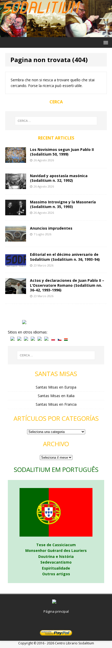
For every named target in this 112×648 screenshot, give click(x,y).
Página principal (56, 611)
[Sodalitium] (56, 34)
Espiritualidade (56, 568)
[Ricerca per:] (56, 120)
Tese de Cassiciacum (56, 544)
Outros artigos (56, 573)
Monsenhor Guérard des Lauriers (56, 550)
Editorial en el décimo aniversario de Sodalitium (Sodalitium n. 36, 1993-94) (65, 257)
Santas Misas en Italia (56, 395)
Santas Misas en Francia (56, 404)
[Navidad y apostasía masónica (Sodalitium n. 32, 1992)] (15, 186)
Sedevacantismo (56, 562)
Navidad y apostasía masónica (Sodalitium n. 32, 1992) (59, 178)
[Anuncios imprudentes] (15, 238)
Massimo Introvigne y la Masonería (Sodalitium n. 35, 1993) (63, 204)
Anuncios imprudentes (51, 228)
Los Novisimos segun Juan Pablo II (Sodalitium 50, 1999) (62, 152)
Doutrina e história (56, 556)
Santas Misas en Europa (56, 387)
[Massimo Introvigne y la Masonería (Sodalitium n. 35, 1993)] (15, 212)
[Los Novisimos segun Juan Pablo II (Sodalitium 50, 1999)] (15, 159)
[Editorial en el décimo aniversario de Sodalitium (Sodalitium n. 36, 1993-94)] (15, 264)
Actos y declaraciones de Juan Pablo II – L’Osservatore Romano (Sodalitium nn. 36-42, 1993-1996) (67, 285)
